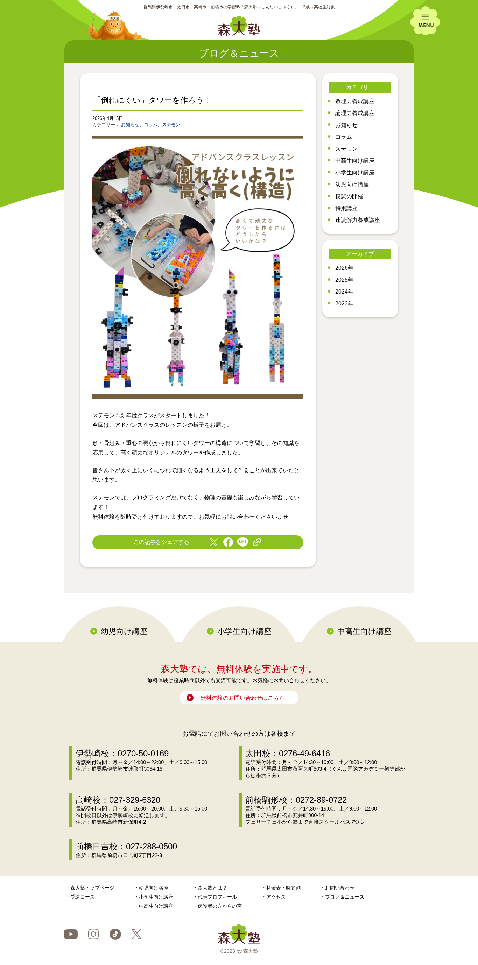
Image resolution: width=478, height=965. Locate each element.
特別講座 (346, 208)
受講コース (82, 897)
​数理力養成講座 (354, 101)
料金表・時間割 (283, 888)
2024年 (344, 292)
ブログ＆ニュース (344, 897)
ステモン (171, 124)
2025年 (344, 280)
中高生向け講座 (354, 161)
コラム (150, 124)
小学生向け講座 (354, 172)
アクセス (276, 897)
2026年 (344, 268)
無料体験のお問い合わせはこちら (242, 698)
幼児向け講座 (352, 184)
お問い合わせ (339, 888)
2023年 (344, 304)
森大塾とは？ (212, 888)
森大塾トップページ (92, 888)
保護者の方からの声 (220, 906)
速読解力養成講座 (357, 220)
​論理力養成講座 (354, 113)
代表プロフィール (217, 897)
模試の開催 (349, 196)
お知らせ (130, 124)
